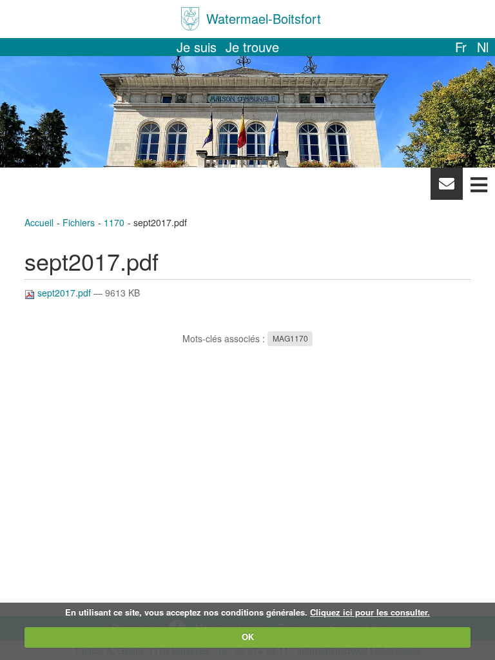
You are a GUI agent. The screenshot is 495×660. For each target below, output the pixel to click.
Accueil (38, 222)
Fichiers (79, 222)
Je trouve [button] (252, 46)
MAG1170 (290, 338)
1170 (114, 222)
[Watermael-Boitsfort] (190, 19)
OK (248, 636)
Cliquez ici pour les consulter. (370, 612)
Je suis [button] (197, 46)
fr (461, 46)
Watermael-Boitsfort (263, 18)
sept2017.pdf (64, 292)
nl (483, 46)
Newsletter (446, 187)
